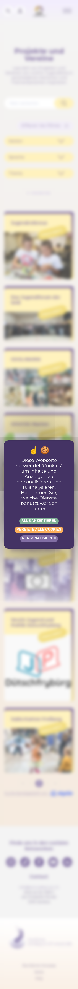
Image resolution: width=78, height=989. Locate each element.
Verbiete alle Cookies (39, 529)
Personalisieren (39, 538)
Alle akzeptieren (39, 520)
